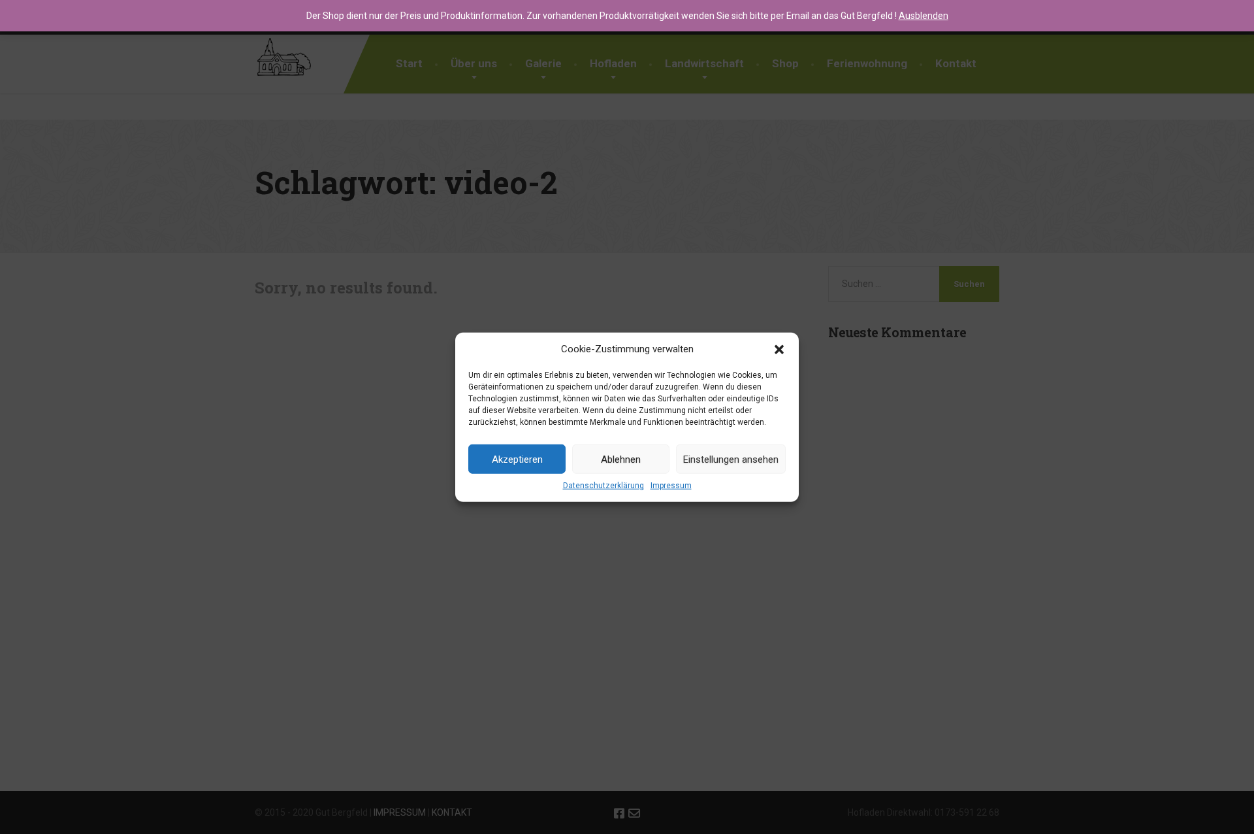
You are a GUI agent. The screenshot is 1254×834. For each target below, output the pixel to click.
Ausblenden (923, 15)
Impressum (671, 485)
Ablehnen (621, 459)
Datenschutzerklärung (603, 485)
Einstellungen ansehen (731, 459)
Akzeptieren (517, 459)
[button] (779, 349)
